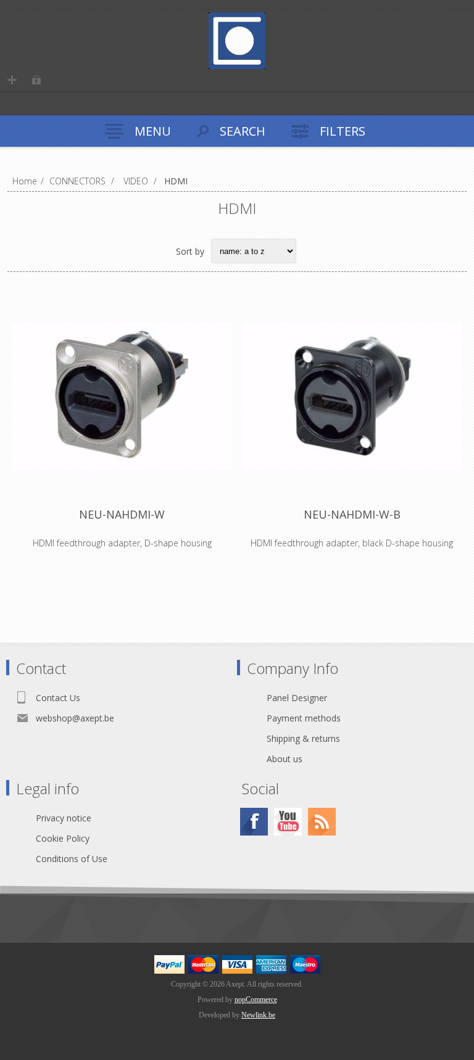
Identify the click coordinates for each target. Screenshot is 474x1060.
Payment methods (304, 718)
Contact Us (58, 698)
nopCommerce (256, 999)
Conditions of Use (71, 859)
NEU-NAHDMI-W (122, 514)
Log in (36, 80)
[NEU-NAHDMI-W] (122, 396)
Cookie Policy (62, 838)
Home (24, 181)
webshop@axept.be (75, 718)
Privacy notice (63, 818)
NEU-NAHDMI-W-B (352, 514)
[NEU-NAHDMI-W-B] (351, 396)
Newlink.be (258, 1015)
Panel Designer (297, 698)
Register (12, 80)
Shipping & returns (303, 738)
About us (284, 759)
